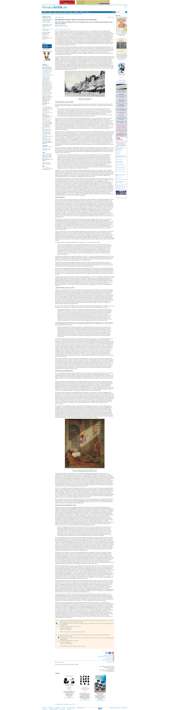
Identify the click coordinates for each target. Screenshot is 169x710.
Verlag (125, 6)
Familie (43, 27)
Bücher (60, 12)
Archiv (50, 12)
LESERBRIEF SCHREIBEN (107, 655)
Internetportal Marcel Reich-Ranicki (46, 94)
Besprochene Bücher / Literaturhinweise (63, 29)
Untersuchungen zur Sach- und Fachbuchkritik (121, 182)
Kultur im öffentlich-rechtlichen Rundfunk (46, 22)
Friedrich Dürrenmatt (46, 77)
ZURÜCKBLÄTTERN (59, 17)
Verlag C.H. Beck (122, 35)
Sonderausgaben (45, 65)
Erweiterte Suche (81, 708)
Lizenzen (104, 671)
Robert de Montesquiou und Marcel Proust (47, 131)
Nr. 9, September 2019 (58, 13)
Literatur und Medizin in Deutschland (47, 134)
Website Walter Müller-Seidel (121, 197)
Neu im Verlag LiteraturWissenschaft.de (100, 700)
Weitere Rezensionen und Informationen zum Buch (72, 632)
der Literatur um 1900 (120, 165)
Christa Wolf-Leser (119, 171)
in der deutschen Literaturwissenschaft (46, 167)
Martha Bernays (73, 620)
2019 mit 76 (44, 118)
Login (87, 12)
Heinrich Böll (44, 70)
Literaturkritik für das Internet (121, 179)
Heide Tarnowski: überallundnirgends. (46, 112)
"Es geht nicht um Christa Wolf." (46, 121)
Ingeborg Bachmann (46, 91)
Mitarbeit (76, 12)
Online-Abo (44, 39)
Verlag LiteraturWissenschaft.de (69, 697)
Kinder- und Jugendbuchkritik (121, 184)
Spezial (55, 12)
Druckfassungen (71, 708)
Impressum (112, 708)
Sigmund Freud (64, 620)
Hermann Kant (45, 75)
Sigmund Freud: (47, 159)
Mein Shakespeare (45, 73)
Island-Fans (118, 153)
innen (124, 171)
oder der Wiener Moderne (120, 167)
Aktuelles (44, 12)
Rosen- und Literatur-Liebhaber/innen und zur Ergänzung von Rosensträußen (120, 149)
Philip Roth (50, 69)
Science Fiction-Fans (119, 159)
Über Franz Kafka (121, 115)
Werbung (69, 709)
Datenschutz (118, 708)
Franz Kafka (44, 150)
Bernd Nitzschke (61, 26)
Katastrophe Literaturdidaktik (121, 103)
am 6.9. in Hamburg (123, 110)
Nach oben (124, 708)
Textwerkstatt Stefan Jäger (121, 121)
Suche (113, 12)
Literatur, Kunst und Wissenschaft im (47, 154)
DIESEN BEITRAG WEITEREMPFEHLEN (105, 656)
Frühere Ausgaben (50, 13)
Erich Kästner (118, 177)
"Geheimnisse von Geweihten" (121, 99)
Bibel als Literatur (47, 162)
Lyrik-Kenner (118, 151)
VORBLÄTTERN (111, 17)
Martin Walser (46, 71)
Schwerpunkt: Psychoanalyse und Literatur (73, 13)
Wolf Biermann (48, 72)
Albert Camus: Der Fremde (121, 95)
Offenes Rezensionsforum (47, 29)
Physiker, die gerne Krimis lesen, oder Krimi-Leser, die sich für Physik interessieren (121, 156)
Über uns (82, 12)
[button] (107, 653)
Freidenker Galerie (121, 92)
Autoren (65, 12)
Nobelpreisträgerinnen (121, 118)
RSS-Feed (44, 708)
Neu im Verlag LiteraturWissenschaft (122, 59)
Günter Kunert (45, 69)
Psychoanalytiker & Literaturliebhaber (119, 162)
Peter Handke (49, 88)
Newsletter (62, 709)
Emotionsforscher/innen (120, 169)
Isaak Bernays (111, 149)
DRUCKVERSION (109, 658)
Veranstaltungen (54, 709)
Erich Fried (44, 83)
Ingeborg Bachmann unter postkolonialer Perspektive (121, 186)
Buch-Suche (45, 709)
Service (70, 12)
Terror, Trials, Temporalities (46, 140)
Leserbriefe (57, 708)
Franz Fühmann (49, 85)
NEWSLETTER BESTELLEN (107, 659)
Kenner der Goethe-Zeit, (120, 163)
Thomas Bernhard (45, 80)
